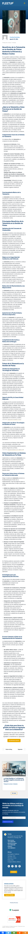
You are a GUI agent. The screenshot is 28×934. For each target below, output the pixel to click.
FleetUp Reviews (14, 902)
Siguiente (20, 749)
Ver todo (14, 793)
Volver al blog (9, 749)
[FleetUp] (8, 3)
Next (27, 776)
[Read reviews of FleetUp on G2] (14, 919)
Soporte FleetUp (9, 895)
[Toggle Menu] (24, 3)
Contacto (13, 871)
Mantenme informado (7, 821)
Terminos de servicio (10, 927)
